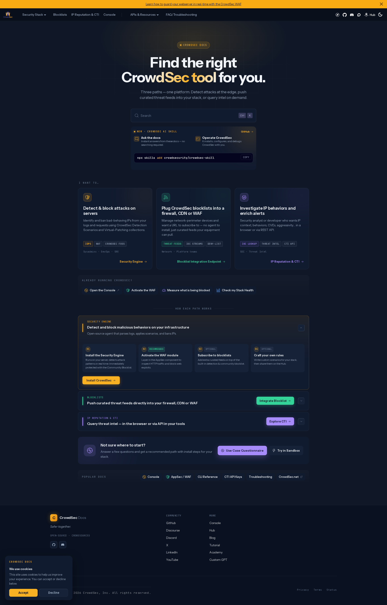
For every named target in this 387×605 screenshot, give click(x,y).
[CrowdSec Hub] (370, 14)
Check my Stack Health (238, 290)
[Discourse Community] (359, 14)
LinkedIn (172, 552)
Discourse (173, 530)
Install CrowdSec (99, 380)
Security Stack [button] (32, 14)
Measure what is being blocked (188, 290)
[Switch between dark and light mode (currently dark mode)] (380, 14)
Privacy (303, 589)
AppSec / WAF (181, 477)
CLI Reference (208, 477)
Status (332, 589)
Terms (318, 589)
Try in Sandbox (288, 450)
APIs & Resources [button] (143, 14)
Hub (212, 530)
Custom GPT (218, 559)
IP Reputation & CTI (85, 14)
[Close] (381, 4)
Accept (23, 593)
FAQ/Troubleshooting (181, 14)
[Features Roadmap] (337, 14)
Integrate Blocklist (273, 401)
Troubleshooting (260, 477)
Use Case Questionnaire (244, 450)
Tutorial (214, 545)
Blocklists (60, 14)
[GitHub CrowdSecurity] (344, 14)
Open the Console (102, 290)
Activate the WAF (143, 290)
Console (109, 14)
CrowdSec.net (289, 477)
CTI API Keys (233, 477)
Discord (171, 538)
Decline (53, 593)
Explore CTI (278, 421)
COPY (246, 157)
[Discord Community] (351, 14)
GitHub (245, 131)
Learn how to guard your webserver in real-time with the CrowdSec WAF (193, 4)
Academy (216, 552)
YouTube (172, 559)
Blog (212, 538)
